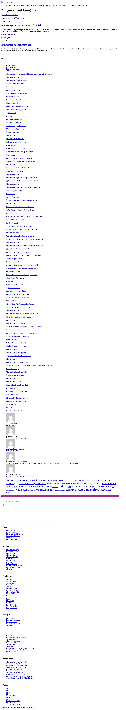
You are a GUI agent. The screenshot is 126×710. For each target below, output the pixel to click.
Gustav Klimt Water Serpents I (17, 323)
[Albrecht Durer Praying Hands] (18, 356)
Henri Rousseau (11, 145)
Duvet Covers (11, 585)
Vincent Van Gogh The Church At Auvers (20, 236)
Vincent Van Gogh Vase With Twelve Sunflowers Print (25, 246)
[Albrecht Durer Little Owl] (12, 132)
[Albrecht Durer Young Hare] (16, 346)
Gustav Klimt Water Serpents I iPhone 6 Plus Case (23, 333)
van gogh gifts (31, 490)
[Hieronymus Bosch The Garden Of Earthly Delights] (20, 210)
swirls (11, 490)
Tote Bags (9, 587)
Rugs (8, 599)
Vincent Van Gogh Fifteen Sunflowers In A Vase (22, 314)
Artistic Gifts (10, 645)
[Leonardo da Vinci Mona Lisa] (17, 93)
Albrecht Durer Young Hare (16, 353)
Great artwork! (11, 425)
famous (16, 484)
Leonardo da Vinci (12, 97)
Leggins (9, 602)
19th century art (25, 480)
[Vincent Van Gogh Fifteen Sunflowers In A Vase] (19, 307)
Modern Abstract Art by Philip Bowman (20, 648)
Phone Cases (10, 703)
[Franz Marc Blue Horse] (15, 278)
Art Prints (9, 580)
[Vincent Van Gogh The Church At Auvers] (21, 229)
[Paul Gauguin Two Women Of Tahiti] (9, 15)
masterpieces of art (16, 486)
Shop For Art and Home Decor (16, 638)
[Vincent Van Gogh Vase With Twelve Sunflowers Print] (24, 239)
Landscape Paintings (13, 623)
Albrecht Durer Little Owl (15, 139)
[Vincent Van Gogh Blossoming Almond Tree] (15, 171)
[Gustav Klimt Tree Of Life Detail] (13, 288)
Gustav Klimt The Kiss (13, 90)
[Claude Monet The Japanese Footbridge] (17, 297)
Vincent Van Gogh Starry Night (17, 80)
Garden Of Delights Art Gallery (17, 650)
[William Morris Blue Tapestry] (18, 336)
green (74, 484)
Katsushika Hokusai (13, 272)
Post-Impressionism (13, 620)
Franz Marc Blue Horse (14, 284)
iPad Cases (10, 601)
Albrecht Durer (11, 135)
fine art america (52, 484)
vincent (69, 490)
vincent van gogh (84, 489)
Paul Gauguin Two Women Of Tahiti (21, 25)
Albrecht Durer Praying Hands (17, 362)
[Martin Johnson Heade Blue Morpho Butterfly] (15, 259)
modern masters (37, 486)
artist (40, 480)
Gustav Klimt (10, 87)
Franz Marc (10, 281)
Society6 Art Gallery (13, 536)
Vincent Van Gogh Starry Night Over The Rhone (23, 187)
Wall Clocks (10, 594)
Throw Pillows (11, 583)
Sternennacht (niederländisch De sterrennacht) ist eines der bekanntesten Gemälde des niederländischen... (44, 463)
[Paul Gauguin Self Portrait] (8, 34)
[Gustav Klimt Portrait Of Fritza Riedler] (20, 161)
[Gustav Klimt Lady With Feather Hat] (19, 152)
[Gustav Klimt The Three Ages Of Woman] (21, 200)
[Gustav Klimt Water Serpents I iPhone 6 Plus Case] (24, 327)
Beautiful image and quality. (16, 438)
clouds (74, 480)
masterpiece (109, 483)
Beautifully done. (12, 451)
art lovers (53, 480)
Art (7, 688)
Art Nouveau (23, 106)
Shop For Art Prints (13, 704)
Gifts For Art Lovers (13, 641)
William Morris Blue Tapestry (16, 343)
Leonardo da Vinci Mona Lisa (16, 100)
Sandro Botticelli (12, 223)
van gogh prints (60, 490)
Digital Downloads (12, 539)
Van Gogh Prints (12, 639)
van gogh (21, 489)
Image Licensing (12, 608)
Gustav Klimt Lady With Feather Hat (19, 158)
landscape (90, 484)
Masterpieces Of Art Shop (15, 534)
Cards (8, 697)
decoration (91, 480)
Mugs (8, 595)
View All (9, 625)
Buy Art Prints (11, 530)
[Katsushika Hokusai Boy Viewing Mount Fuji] (22, 268)
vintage (101, 489)
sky (113, 487)
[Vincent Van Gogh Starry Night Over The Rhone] (23, 181)
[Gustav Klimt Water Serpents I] (18, 317)
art (35, 480)
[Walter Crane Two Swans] (13, 122)
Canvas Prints (11, 581)
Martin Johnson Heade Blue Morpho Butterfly (22, 265)
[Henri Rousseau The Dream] (16, 142)
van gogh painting (44, 490)
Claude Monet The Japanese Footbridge (20, 304)
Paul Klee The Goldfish (14, 119)
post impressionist (102, 486)
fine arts (60, 484)
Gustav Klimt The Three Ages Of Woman (20, 207)
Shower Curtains (12, 597)
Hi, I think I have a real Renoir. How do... (20, 476)
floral (64, 484)
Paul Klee (9, 116)
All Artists (9, 569)
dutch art (100, 480)
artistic (46, 480)
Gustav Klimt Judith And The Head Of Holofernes (23, 255)
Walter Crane (21, 126)
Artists (8, 692)
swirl (7, 490)
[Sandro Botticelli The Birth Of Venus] (15, 220)
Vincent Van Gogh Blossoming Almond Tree (21, 178)
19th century (11, 480)
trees (14, 490)
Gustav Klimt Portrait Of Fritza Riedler (19, 168)
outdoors (55, 487)
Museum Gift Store (12, 532)
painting (64, 486)
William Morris (11, 340)
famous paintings (27, 483)
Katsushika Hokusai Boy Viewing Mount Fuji (21, 275)
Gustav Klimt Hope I (13, 197)
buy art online (69, 480)
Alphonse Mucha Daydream (16, 110)
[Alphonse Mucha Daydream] (12, 103)
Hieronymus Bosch (13, 213)
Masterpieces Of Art (8, 18)
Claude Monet (11, 301)
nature (49, 487)
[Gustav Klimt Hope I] (14, 191)
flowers (69, 484)
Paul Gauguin (20, 18)
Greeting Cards (11, 588)
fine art (41, 483)
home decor (82, 484)
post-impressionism (81, 486)
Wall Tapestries (11, 606)
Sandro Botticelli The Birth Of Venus (19, 226)
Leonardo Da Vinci (12, 551)
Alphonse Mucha (12, 106)
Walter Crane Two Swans (15, 129)
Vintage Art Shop (12, 537)
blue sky (63, 480)
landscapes (97, 484)
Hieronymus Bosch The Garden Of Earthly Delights (24, 216)
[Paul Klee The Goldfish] (11, 113)
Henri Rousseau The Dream (16, 148)
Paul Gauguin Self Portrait (16, 45)
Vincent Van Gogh (12, 77)
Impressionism (11, 622)
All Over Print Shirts (13, 592)
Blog (7, 694)
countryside (82, 480)
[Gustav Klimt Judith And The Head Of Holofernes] (19, 249)
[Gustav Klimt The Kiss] (15, 84)
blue (59, 480)
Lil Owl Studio (11, 652)
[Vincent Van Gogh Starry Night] (29, 74)
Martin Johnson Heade (14, 262)
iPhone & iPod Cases (13, 604)
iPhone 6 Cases (11, 590)
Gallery (8, 699)
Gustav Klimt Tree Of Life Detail (17, 294)
